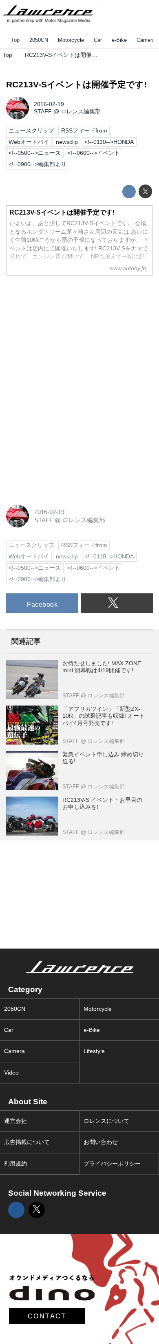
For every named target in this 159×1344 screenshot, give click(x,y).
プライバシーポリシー (112, 1164)
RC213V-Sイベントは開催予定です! (76, 84)
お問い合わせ (101, 1142)
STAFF (43, 112)
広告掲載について (27, 1142)
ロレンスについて (106, 1121)
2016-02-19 (49, 104)
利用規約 (15, 1164)
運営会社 (15, 1121)
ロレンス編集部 (81, 112)
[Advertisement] (67, 333)
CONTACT (47, 1316)
